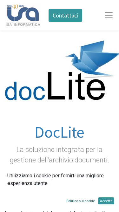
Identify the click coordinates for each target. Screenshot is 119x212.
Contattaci (65, 15)
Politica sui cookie (80, 200)
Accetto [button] (106, 200)
